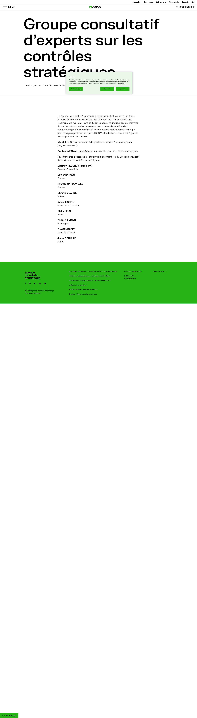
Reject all (107, 89)
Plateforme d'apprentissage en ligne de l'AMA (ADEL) (89, 276)
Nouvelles (137, 2)
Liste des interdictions (77, 285)
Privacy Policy (121, 83)
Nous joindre (174, 2)
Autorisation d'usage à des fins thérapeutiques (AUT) (89, 280)
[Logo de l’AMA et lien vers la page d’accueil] (95, 7)
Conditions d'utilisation (133, 271)
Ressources (148, 2)
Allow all (122, 89)
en (193, 2)
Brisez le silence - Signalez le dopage (83, 289)
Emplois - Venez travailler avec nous (83, 294)
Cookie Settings (9, 716)
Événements (161, 2)
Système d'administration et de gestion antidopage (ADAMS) (93, 271)
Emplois (185, 2)
